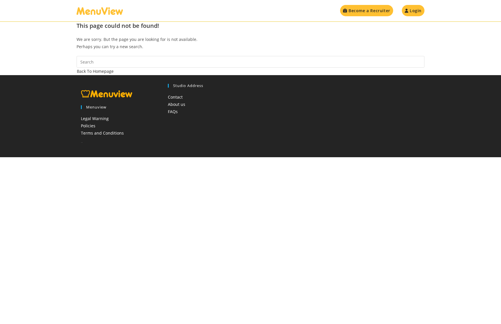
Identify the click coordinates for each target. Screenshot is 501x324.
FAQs (173, 111)
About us (176, 104)
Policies (88, 125)
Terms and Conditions (102, 133)
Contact (175, 97)
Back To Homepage (95, 71)
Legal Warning (95, 118)
